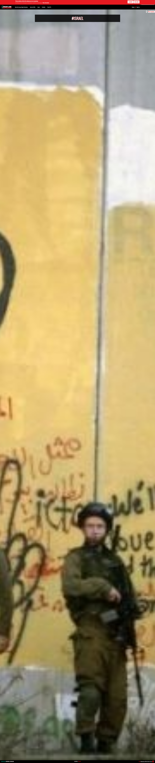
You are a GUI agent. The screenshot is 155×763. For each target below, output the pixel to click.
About (39, 7)
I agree (130, 2)
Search (48, 7)
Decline (136, 2)
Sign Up (138, 7)
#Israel (79, 761)
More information (46, 2)
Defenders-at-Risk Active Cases (145, 761)
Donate (133, 7)
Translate (152, 11)
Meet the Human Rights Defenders (21, 7)
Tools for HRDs (32, 7)
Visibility (43, 7)
